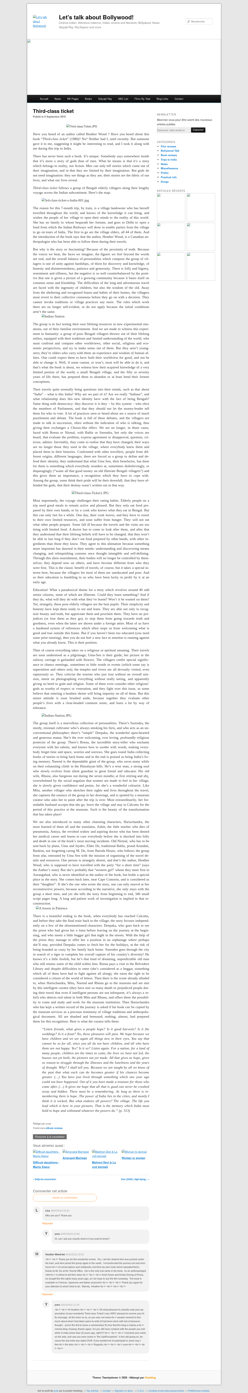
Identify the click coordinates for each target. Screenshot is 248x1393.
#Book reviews (54, 1128)
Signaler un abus (124, 1390)
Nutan (57, 99)
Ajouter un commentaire (65, 1197)
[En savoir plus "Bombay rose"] (171, 220)
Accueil (44, 99)
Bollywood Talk (170, 150)
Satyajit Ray (105, 99)
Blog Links (162, 99)
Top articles (92, 1390)
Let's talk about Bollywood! (96, 17)
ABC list (123, 99)
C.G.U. (140, 1390)
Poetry (165, 173)
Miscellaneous (169, 168)
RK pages (73, 99)
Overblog (150, 1377)
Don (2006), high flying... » (135, 1179)
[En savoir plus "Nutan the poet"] (171, 279)
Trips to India (169, 159)
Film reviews (168, 146)
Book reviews (169, 155)
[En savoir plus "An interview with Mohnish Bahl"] (201, 279)
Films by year (142, 99)
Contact (179, 99)
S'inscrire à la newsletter (50, 1136)
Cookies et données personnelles (166, 1390)
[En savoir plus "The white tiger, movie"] (201, 250)
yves (56, 1390)
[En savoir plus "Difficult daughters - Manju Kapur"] (171, 250)
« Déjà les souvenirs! (44, 1179)
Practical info (169, 177)
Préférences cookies (198, 1390)
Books (88, 99)
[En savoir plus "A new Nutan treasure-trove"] (201, 220)
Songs (165, 181)
